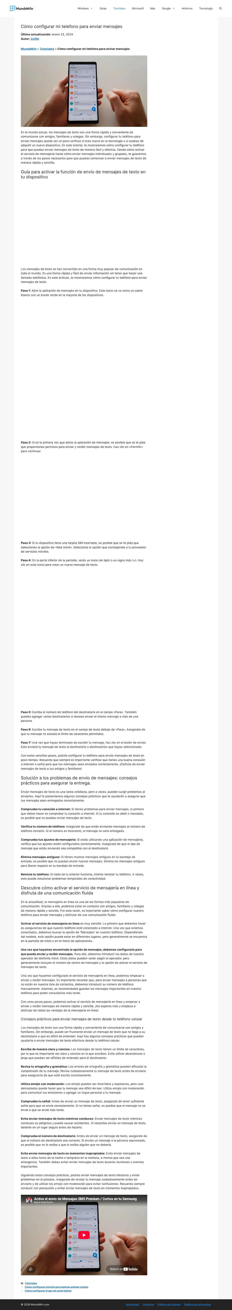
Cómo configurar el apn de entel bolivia (48, 1290)
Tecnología (205, 8)
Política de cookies (169, 1304)
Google (166, 8)
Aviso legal (132, 1304)
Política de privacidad (197, 1304)
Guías (103, 8)
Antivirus (187, 8)
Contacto (148, 1304)
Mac (152, 8)
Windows (83, 8)
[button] (220, 8)
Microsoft (138, 8)
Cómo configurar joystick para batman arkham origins (56, 1286)
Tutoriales (119, 8)
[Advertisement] (84, 208)
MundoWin (29, 49)
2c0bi (35, 39)
